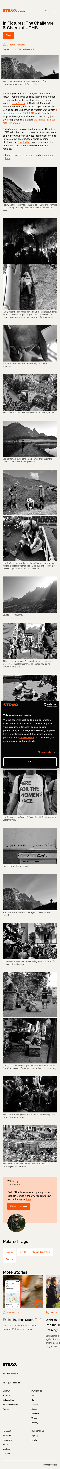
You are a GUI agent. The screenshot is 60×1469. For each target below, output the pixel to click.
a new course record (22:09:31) (30, 111)
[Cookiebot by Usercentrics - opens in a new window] (44, 705)
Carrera (9, 1259)
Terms (34, 1418)
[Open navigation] (55, 10)
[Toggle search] (46, 10)
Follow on (14, 1206)
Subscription (8, 1400)
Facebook (7, 1435)
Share (8, 35)
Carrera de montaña (41, 1252)
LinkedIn (6, 1453)
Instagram (7, 1440)
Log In (34, 1440)
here (28, 1199)
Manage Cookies (50, 1465)
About (34, 1395)
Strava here (29, 155)
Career (34, 1400)
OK (30, 761)
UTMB (23, 1252)
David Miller (30, 49)
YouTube (6, 1449)
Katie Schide (18, 103)
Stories (34, 1404)
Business (35, 1413)
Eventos (9, 1252)
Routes (6, 1409)
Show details (44, 752)
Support (34, 1409)
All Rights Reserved (11, 1383)
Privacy (34, 1422)
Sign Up (34, 1435)
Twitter (6, 1444)
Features (6, 1395)
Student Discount (10, 1404)
